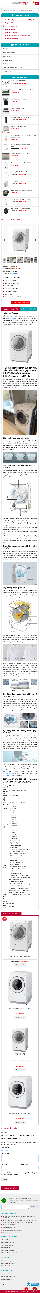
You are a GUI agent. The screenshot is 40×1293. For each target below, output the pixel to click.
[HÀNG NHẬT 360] (20, 3)
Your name (25, 1164)
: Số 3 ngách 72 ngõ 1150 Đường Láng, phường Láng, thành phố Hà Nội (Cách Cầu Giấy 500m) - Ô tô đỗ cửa (20, 1221)
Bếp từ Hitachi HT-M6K (17, 108)
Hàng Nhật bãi (7, 56)
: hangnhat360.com (9, 1232)
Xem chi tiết (20, 965)
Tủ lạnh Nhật (7, 71)
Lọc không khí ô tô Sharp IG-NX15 (21, 117)
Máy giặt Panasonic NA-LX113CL (20, 1113)
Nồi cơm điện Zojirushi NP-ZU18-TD (21, 190)
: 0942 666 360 (9, 1225)
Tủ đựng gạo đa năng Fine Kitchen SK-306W (24, 181)
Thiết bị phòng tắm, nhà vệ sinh (12, 67)
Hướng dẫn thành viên (8, 1276)
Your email (5, 1164)
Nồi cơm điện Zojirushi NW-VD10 (20, 208)
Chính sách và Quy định (8, 1263)
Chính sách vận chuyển (8, 1250)
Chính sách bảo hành (7, 1242)
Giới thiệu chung (6, 1261)
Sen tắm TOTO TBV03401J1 (19, 81)
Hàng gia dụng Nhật (9, 52)
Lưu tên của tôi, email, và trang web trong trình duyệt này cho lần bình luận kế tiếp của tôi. (19, 1173)
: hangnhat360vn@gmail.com (12, 1230)
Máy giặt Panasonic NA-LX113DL (20, 1008)
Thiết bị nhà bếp (8, 64)
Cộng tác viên (5, 1274)
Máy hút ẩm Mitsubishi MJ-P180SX (21, 163)
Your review (5, 1153)
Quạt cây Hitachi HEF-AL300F (19, 172)
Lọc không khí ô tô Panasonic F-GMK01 (22, 99)
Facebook (8, 775)
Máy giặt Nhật (11, 10)
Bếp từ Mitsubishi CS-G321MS (20, 153)
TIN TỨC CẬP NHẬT (10, 1188)
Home (4, 10)
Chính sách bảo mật (7, 1245)
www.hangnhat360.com (13, 773)
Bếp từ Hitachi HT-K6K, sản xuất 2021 (22, 90)
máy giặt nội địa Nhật (12, 318)
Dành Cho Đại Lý (6, 1266)
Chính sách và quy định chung (10, 1253)
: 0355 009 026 (9, 1227)
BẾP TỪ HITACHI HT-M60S (19, 126)
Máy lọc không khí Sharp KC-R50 (20, 199)
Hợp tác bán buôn (6, 1279)
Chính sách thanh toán (8, 1240)
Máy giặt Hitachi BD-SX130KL (20, 1061)
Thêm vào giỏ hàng (22, 302)
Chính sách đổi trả (6, 1247)
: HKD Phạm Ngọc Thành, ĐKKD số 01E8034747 (19, 1217)
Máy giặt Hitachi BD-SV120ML (20, 956)
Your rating (5, 1147)
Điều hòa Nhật (7, 49)
